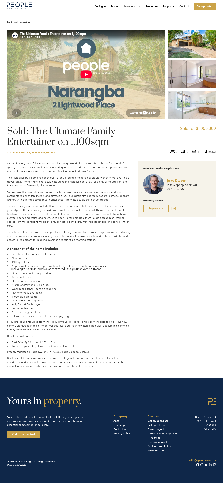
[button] (100, 6)
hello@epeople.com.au (202, 460)
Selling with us (156, 425)
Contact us (119, 429)
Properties (152, 6)
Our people (120, 425)
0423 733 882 (175, 189)
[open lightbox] (192, 44)
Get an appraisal (23, 434)
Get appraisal (204, 6)
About (116, 420)
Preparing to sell (157, 442)
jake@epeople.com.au (182, 185)
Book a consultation (159, 446)
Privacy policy (121, 433)
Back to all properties (18, 22)
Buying (115, 6)
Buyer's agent (156, 429)
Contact (184, 6)
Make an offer (156, 450)
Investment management (163, 433)
